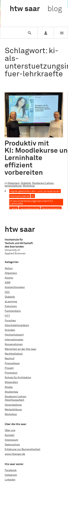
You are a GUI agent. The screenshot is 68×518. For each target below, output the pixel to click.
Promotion (11, 373)
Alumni (9, 278)
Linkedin (10, 479)
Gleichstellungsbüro (17, 325)
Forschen (10, 320)
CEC (7, 292)
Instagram (11, 475)
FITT (7, 316)
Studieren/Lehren (43, 183)
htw (36, 9)
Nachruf (9, 358)
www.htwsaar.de (15, 454)
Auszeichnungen (15, 287)
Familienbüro (13, 311)
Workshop (29, 186)
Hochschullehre (19, 196)
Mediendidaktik (51, 208)
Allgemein (13, 183)
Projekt (9, 368)
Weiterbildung (13, 409)
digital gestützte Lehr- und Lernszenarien (35, 191)
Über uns (10, 430)
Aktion (9, 268)
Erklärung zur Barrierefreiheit (22, 449)
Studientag (11, 392)
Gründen (10, 330)
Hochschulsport (14, 334)
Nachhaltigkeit (14, 353)
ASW (7, 282)
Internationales (14, 339)
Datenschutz (12, 444)
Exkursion (11, 306)
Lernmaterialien (29, 208)
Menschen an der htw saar (20, 349)
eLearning (11, 301)
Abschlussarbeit (14, 400)
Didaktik (26, 183)
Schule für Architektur (18, 377)
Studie (9, 387)
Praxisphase (12, 363)
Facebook (11, 470)
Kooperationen (14, 344)
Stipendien (11, 382)
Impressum (11, 440)
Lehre (13, 208)
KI (33, 196)
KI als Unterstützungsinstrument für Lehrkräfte (31, 202)
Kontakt (9, 435)
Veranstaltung (13, 186)
